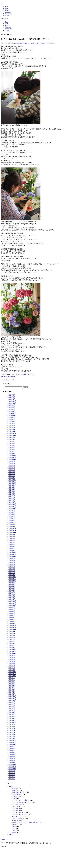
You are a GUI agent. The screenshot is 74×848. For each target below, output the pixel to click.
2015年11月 (12, 627)
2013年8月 (11, 680)
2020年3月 (11, 522)
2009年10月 (12, 769)
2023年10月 (12, 435)
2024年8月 (11, 419)
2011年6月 (11, 728)
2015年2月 (11, 645)
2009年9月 (11, 771)
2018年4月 (11, 569)
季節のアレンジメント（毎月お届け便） (26, 822)
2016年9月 (11, 607)
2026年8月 (11, 395)
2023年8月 (11, 439)
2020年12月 (12, 504)
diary (13, 43)
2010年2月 (11, 761)
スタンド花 (16, 810)
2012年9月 (11, 702)
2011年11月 (12, 722)
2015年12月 (12, 625)
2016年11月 (12, 603)
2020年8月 (11, 512)
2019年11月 (12, 530)
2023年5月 (11, 445)
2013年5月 (11, 686)
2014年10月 (12, 653)
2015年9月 (11, 631)
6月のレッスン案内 (7, 376)
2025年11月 (12, 401)
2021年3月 (11, 498)
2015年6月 (11, 637)
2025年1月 (11, 411)
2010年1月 (11, 763)
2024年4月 (11, 427)
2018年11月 (12, 554)
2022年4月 (11, 472)
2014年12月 (12, 649)
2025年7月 (11, 407)
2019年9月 (11, 534)
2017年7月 (11, 587)
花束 (13, 830)
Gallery (7, 10)
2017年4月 (11, 593)
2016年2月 (11, 621)
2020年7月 (11, 514)
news (10, 834)
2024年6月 (11, 423)
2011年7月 (11, 726)
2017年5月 (11, 591)
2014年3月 (11, 666)
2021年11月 (12, 482)
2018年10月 (12, 556)
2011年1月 (11, 738)
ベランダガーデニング (20, 816)
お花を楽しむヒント (19, 792)
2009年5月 (11, 779)
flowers (14, 788)
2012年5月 (11, 710)
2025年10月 (12, 403)
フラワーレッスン (41, 43)
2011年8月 (11, 724)
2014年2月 (11, 668)
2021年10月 (12, 484)
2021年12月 (12, 480)
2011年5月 (11, 730)
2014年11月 (12, 651)
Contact (7, 15)
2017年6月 (11, 589)
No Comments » (51, 43)
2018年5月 (11, 567)
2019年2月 (11, 548)
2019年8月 (11, 536)
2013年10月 (12, 676)
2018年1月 (11, 575)
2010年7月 (11, 750)
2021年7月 (11, 490)
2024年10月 (12, 415)
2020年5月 (11, 518)
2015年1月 (11, 647)
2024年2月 (11, 429)
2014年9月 (11, 655)
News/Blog (8, 13)
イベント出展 (17, 804)
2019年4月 (11, 544)
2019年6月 (11, 540)
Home (6, 6)
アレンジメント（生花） (28, 43)
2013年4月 (11, 688)
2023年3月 (11, 449)
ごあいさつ (16, 796)
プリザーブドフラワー (20, 814)
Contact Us (4, 839)
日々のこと (16, 824)
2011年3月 (11, 734)
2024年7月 (11, 421)
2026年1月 (11, 399)
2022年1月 (11, 478)
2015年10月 (12, 629)
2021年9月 (11, 486)
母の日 (14, 826)
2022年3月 (11, 474)
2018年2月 (11, 573)
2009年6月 (11, 777)
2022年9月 (11, 462)
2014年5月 (11, 662)
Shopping (8, 12)
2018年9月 (11, 558)
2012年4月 (11, 712)
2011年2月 (11, 736)
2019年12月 (12, 528)
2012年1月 (11, 718)
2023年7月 (11, 441)
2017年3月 (11, 595)
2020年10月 (12, 508)
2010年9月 (11, 746)
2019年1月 (11, 550)
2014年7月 (11, 657)
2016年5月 (11, 615)
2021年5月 (11, 494)
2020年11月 (12, 506)
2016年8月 (11, 609)
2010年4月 (11, 756)
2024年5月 (11, 425)
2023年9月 (11, 437)
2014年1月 (11, 670)
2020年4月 (11, 520)
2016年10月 (12, 605)
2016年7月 (11, 611)
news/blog (18, 43)
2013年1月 (11, 694)
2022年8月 (11, 464)
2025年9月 (11, 405)
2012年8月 (11, 704)
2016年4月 (11, 617)
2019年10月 (12, 532)
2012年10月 (12, 700)
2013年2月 (11, 692)
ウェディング (17, 806)
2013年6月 (11, 684)
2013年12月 (12, 672)
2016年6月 (11, 613)
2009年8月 (11, 773)
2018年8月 (11, 561)
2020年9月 (11, 510)
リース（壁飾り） (18, 818)
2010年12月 (12, 740)
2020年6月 (11, 516)
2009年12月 (12, 765)
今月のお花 (16, 820)
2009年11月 (12, 767)
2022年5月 (11, 470)
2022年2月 (11, 476)
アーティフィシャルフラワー (22, 802)
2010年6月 (11, 752)
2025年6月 (11, 409)
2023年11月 (12, 433)
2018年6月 (11, 565)
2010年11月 (12, 742)
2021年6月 (11, 492)
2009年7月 (11, 775)
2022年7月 (11, 466)
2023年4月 (11, 447)
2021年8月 (11, 488)
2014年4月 (11, 664)
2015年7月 (11, 635)
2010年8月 (11, 748)
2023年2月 (11, 451)
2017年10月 (12, 581)
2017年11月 (12, 579)
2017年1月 (11, 599)
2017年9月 (11, 583)
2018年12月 (12, 552)
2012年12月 (12, 696)
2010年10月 (12, 744)
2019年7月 (11, 538)
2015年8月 (11, 633)
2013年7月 (11, 682)
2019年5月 (11, 542)
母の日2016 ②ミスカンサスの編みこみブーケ (18, 374)
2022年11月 (12, 457)
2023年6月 (11, 443)
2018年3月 (11, 571)
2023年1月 (11, 453)
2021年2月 (11, 500)
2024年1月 (11, 431)
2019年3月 (11, 546)
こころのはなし (17, 794)
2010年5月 (11, 754)
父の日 (14, 828)
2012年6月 (11, 708)
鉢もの (14, 832)
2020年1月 (11, 526)
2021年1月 (11, 502)
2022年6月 (11, 468)
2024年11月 (12, 413)
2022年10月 (12, 460)
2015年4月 (11, 641)
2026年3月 (11, 397)
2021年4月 (11, 496)
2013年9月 (11, 678)
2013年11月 (12, 674)
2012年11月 (12, 698)
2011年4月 (11, 732)
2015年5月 (11, 639)
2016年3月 (11, 619)
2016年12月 (12, 601)
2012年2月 (11, 716)
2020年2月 (11, 524)
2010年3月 (11, 758)
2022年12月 (12, 455)
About (6, 8)
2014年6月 (11, 660)
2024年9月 (11, 417)
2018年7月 (11, 563)
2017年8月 (11, 585)
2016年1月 (11, 623)
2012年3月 (11, 714)
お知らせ (15, 790)
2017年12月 (12, 577)
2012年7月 (11, 706)
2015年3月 (11, 643)
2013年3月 (11, 690)
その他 (14, 798)
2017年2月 (11, 597)
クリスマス (16, 808)
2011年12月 (12, 720)
